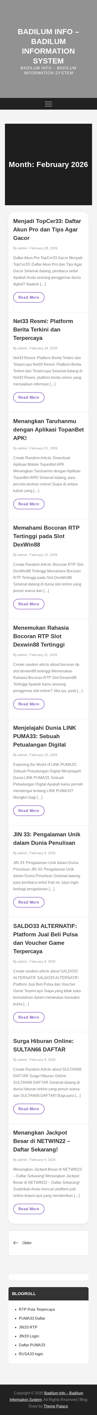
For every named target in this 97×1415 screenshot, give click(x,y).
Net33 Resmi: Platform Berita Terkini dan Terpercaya (43, 329)
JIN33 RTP (28, 1327)
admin (22, 248)
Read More (28, 299)
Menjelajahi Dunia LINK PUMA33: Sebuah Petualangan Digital (44, 736)
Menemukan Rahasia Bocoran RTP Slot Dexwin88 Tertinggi (41, 636)
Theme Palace (56, 1406)
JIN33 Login (29, 1336)
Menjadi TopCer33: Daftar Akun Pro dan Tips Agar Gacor (47, 229)
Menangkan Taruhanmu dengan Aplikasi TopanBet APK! (48, 429)
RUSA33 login (31, 1354)
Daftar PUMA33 (32, 1345)
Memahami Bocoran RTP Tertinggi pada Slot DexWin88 (46, 536)
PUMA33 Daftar (32, 1318)
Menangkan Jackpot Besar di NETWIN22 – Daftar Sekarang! (41, 1141)
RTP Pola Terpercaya (37, 1309)
